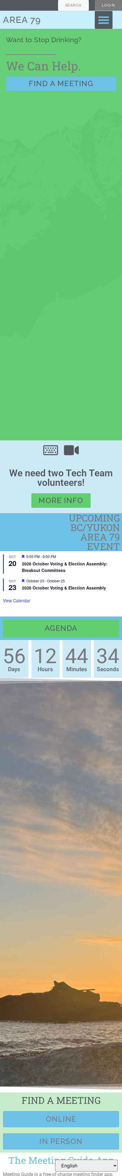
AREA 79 (22, 20)
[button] (104, 20)
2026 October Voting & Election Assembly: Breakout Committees (64, 567)
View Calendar (16, 600)
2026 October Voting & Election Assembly (64, 588)
